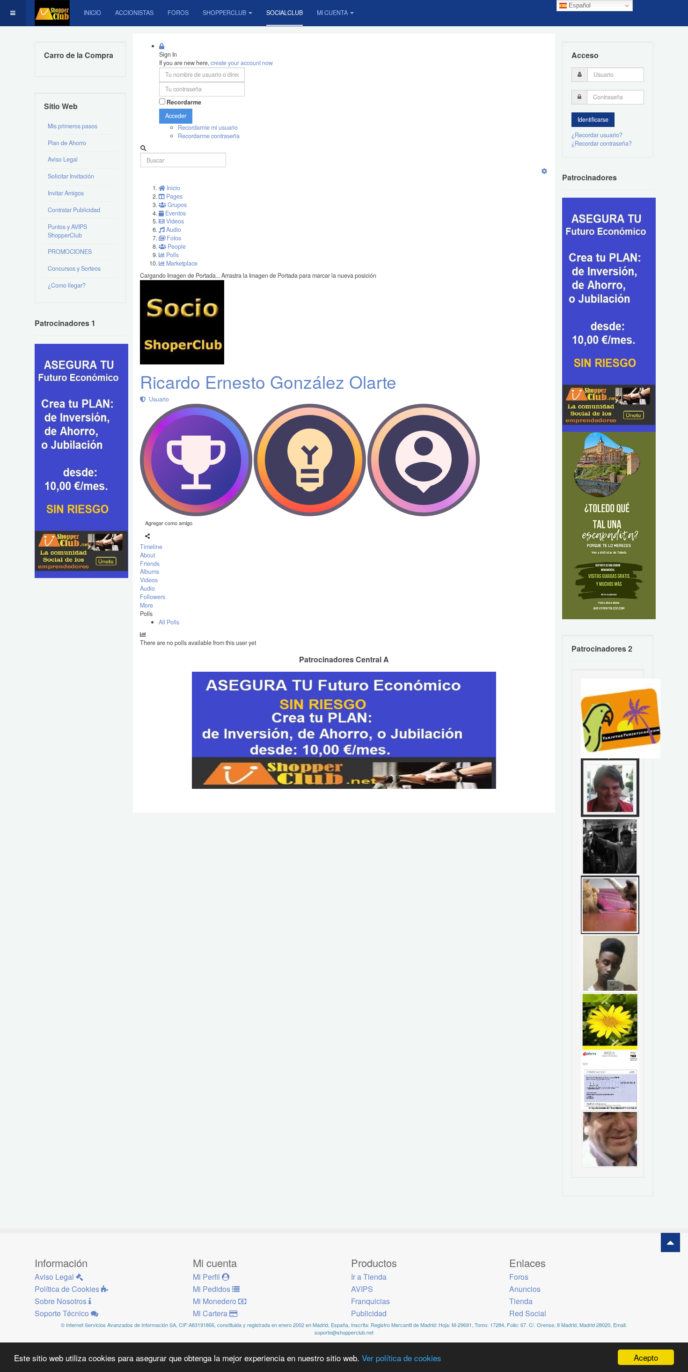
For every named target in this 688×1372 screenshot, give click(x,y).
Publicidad (369, 1313)
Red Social (527, 1313)
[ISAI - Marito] (610, 845)
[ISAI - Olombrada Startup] (609, 314)
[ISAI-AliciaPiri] (610, 904)
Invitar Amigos (66, 193)
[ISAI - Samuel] (610, 962)
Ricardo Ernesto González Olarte (268, 381)
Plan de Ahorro (67, 143)
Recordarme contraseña (209, 136)
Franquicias (370, 1301)
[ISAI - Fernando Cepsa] (610, 1138)
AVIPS (362, 1288)
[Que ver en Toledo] (609, 525)
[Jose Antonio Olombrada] (81, 460)
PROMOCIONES (70, 251)
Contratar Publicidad (74, 210)
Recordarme (184, 102)
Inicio (92, 12)
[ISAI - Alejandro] (610, 787)
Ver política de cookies (401, 1358)
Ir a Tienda (369, 1276)
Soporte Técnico (63, 1313)
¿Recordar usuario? (596, 135)
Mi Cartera (211, 1313)
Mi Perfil (207, 1276)
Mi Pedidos (212, 1288)
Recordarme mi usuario (208, 127)
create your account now (242, 63)
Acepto (646, 1357)
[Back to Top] (670, 1242)
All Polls (169, 622)
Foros (178, 12)
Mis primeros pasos (72, 126)
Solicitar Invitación (71, 176)
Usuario (157, 399)
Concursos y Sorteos (74, 268)
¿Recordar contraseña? (601, 143)
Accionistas (134, 12)
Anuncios (525, 1288)
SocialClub (284, 12)
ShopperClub (224, 12)
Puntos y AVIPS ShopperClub (67, 230)
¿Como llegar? (67, 285)
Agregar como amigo (168, 523)
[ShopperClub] (52, 13)
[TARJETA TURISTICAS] (620, 717)
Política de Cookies (68, 1288)
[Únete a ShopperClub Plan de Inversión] (344, 729)
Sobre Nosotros (61, 1301)
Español (579, 5)
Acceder (175, 115)
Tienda (521, 1301)
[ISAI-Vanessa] (610, 1079)
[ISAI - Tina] (610, 1021)
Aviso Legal (63, 159)
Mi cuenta (332, 12)
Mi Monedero (215, 1301)
